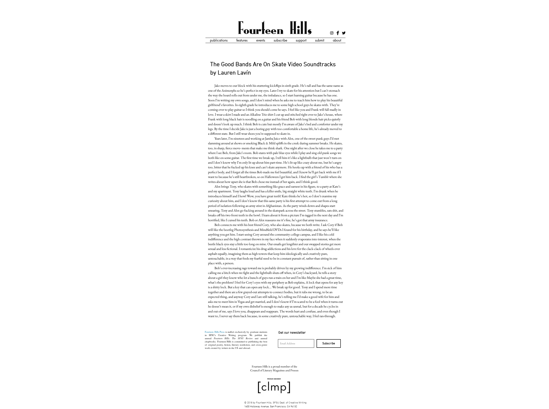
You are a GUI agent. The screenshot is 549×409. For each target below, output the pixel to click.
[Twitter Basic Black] (344, 33)
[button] (218, 40)
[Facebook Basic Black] (338, 33)
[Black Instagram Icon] (332, 33)
